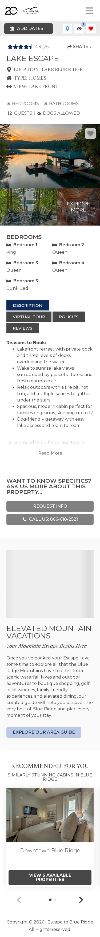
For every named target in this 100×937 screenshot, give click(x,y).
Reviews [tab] (22, 328)
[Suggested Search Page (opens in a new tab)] (50, 815)
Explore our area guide (44, 732)
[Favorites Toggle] (91, 28)
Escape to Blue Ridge (70, 922)
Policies (68, 316)
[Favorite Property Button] (90, 133)
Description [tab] (27, 305)
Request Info (50, 506)
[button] (81, 899)
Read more (50, 453)
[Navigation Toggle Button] (89, 10)
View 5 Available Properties (50, 877)
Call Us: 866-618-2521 (53, 519)
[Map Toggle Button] (67, 28)
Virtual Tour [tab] (29, 316)
